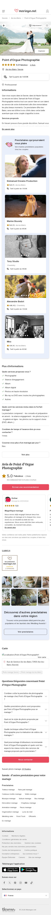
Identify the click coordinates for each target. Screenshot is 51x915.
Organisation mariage (10, 812)
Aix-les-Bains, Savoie (14, 69)
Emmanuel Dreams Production (22, 181)
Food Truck (20, 816)
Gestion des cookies (33, 843)
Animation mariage (9, 807)
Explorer (41, 51)
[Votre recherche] (4, 26)
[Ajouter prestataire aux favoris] (47, 26)
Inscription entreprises (10, 854)
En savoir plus (8, 129)
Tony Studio (13, 261)
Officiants (32, 816)
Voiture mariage (25, 799)
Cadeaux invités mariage (12, 794)
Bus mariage (39, 799)
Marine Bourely (14, 221)
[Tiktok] (31, 883)
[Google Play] (29, 872)
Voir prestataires (25, 632)
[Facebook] (4, 883)
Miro (9, 341)
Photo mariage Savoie (11, 672)
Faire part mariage (25, 790)
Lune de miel (27, 812)
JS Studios (26, 769)
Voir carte (42, 657)
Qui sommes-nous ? (30, 854)
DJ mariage (6, 821)
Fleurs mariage (25, 807)
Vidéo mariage (30, 794)
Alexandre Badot (15, 301)
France (10, 895)
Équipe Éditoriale (8, 857)
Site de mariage (34, 857)
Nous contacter (25, 759)
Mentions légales (18, 836)
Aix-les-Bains (16, 18)
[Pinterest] (15, 883)
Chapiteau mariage (28, 803)
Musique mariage (8, 799)
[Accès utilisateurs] (47, 11)
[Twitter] (9, 883)
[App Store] (10, 872)
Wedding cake (7, 816)
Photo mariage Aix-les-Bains (31, 672)
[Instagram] (20, 883)
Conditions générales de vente (14, 839)
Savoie (5, 18)
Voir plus (25, 454)
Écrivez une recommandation (25, 487)
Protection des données (11, 843)
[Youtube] (26, 883)
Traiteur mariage (8, 790)
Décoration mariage (10, 803)
